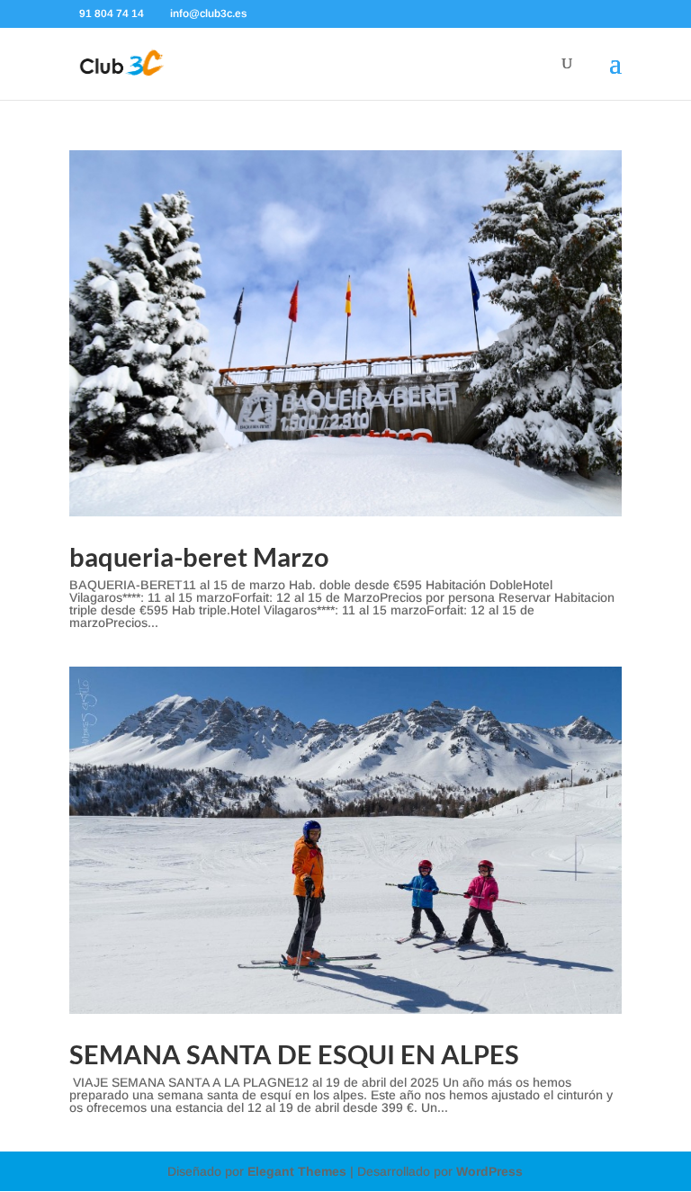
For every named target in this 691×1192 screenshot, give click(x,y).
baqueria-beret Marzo (198, 556)
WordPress (489, 1171)
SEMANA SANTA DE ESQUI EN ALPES (294, 1054)
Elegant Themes (296, 1171)
